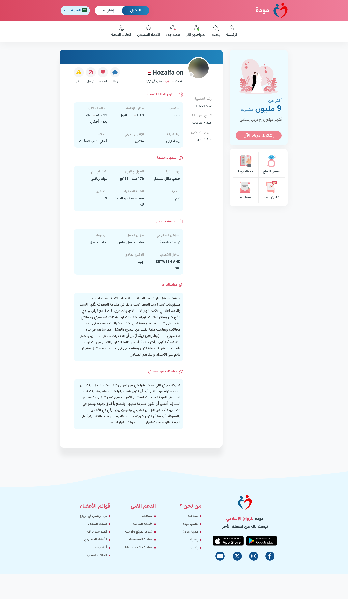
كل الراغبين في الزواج (93, 516)
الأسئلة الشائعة (143, 524)
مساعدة (245, 197)
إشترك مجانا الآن (258, 135)
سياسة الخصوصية (141, 539)
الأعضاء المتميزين (148, 35)
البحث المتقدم (97, 524)
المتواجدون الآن (196, 35)
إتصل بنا (193, 547)
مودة (262, 10)
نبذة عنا (193, 516)
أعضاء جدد (173, 35)
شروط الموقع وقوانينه (139, 531)
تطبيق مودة (271, 197)
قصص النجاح (271, 171)
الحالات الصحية (121, 35)
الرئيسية (231, 35)
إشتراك (108, 11)
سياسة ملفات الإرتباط (139, 547)
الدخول (135, 11)
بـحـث (216, 35)
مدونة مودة (245, 171)
